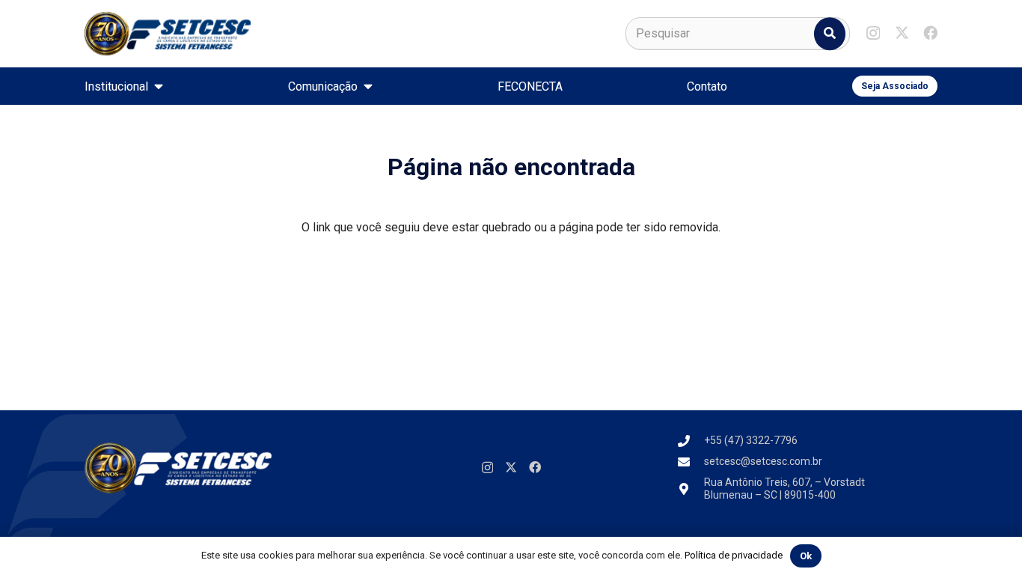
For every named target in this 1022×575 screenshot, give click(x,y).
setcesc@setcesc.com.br (763, 461)
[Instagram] (873, 33)
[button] (158, 86)
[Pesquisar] (829, 33)
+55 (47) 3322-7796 (751, 440)
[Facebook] (930, 32)
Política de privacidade (734, 555)
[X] (902, 32)
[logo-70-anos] (168, 33)
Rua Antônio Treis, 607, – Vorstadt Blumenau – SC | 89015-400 (784, 488)
